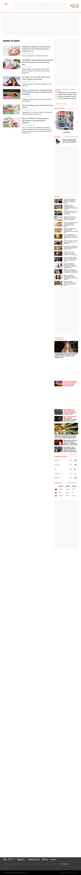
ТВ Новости (52, 864)
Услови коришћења (64, 864)
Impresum (5, 868)
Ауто (47, 864)
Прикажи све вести (61, 104)
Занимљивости (38, 864)
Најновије (57, 89)
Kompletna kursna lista (72, 482)
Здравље (11, 864)
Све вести (57, 196)
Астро (76, 136)
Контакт (10, 868)
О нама (57, 864)
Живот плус (16, 864)
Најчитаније (65, 89)
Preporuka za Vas (59, 338)
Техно (44, 864)
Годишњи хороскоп (69, 136)
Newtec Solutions (68, 872)
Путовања (27, 864)
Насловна (5, 864)
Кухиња (22, 864)
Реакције (72, 89)
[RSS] (77, 197)
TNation (75, 872)
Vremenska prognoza (60, 456)
